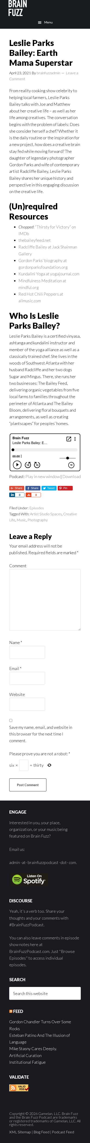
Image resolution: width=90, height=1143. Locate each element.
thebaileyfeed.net (34, 240)
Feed (18, 1011)
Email (15, 668)
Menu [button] (48, 22)
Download (71, 476)
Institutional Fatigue (27, 1062)
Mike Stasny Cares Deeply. (33, 1048)
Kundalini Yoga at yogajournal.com (48, 273)
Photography (37, 520)
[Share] (12, 495)
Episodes (36, 508)
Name (15, 642)
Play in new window (42, 476)
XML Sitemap (20, 1132)
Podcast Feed (63, 1132)
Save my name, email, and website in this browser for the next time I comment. (40, 734)
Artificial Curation (25, 1055)
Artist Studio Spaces (46, 514)
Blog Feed (41, 1132)
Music (21, 520)
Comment (18, 565)
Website (17, 694)
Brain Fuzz (45, 8)
